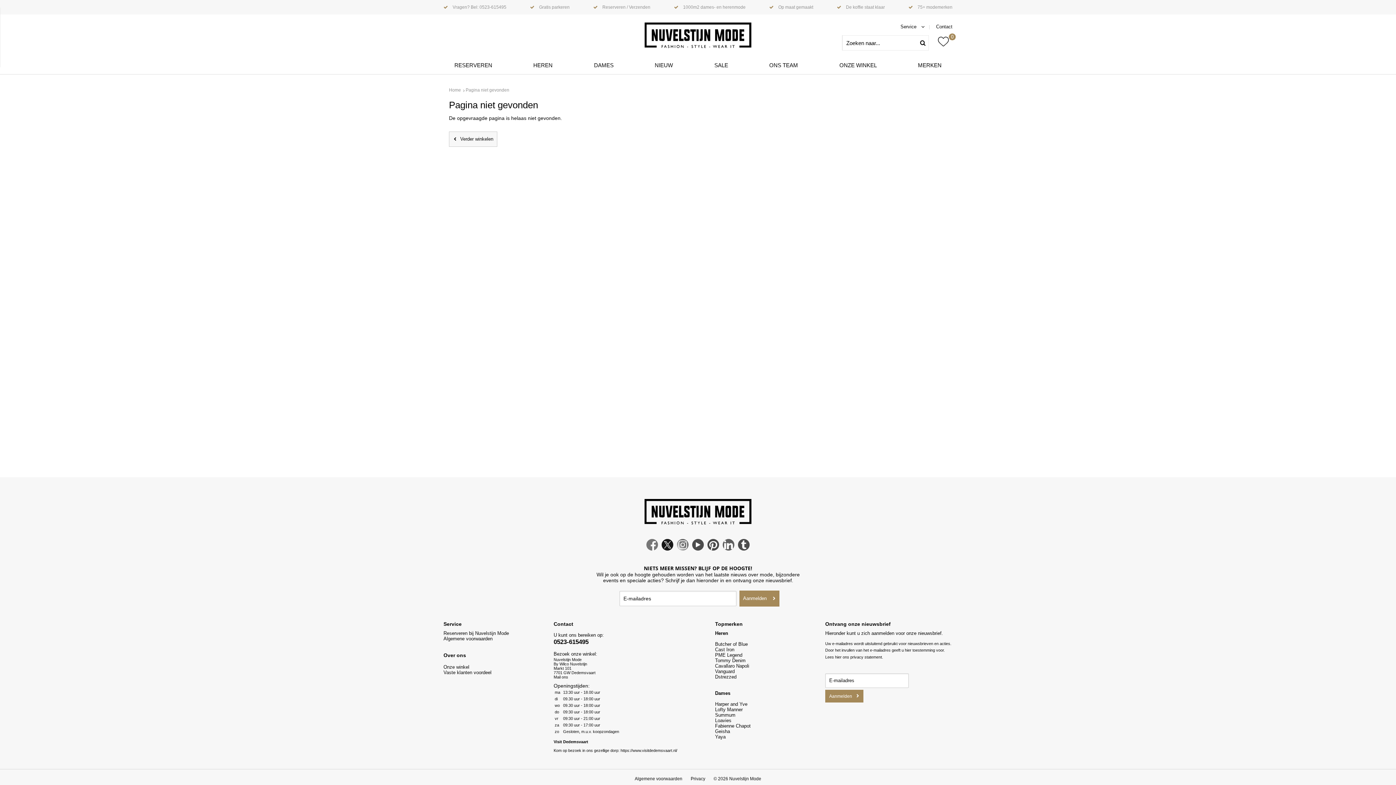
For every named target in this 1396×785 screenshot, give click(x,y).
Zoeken (925, 43)
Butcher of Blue (731, 644)
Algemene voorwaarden (468, 638)
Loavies (723, 720)
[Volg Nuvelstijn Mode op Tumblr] (744, 549)
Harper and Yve (731, 704)
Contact (944, 26)
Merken (930, 65)
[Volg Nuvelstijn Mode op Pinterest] (713, 549)
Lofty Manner (729, 709)
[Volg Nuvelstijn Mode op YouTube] (698, 549)
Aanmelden (755, 598)
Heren (543, 65)
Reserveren (473, 65)
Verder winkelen (476, 139)
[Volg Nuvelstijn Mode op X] (667, 549)
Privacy (698, 778)
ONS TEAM (783, 65)
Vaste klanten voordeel (468, 672)
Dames (604, 65)
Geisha (722, 731)
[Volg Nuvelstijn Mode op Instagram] (683, 549)
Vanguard (725, 671)
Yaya (720, 737)
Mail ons (561, 677)
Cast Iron (724, 649)
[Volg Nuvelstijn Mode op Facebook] (652, 549)
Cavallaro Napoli (732, 666)
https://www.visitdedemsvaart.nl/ (649, 750)
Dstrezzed (726, 677)
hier (838, 657)
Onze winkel (858, 65)
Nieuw (664, 65)
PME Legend (728, 655)
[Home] (698, 35)
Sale (721, 65)
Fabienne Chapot (733, 726)
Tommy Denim (730, 660)
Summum (725, 715)
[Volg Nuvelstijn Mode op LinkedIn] (728, 549)
